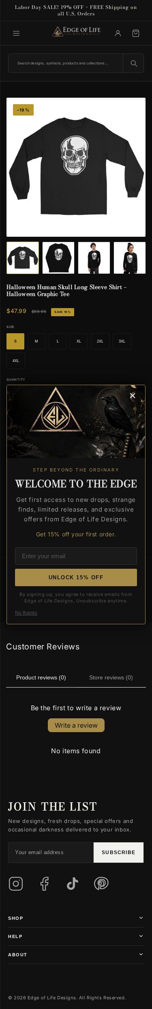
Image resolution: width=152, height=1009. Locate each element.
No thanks (26, 613)
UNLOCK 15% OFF (76, 577)
